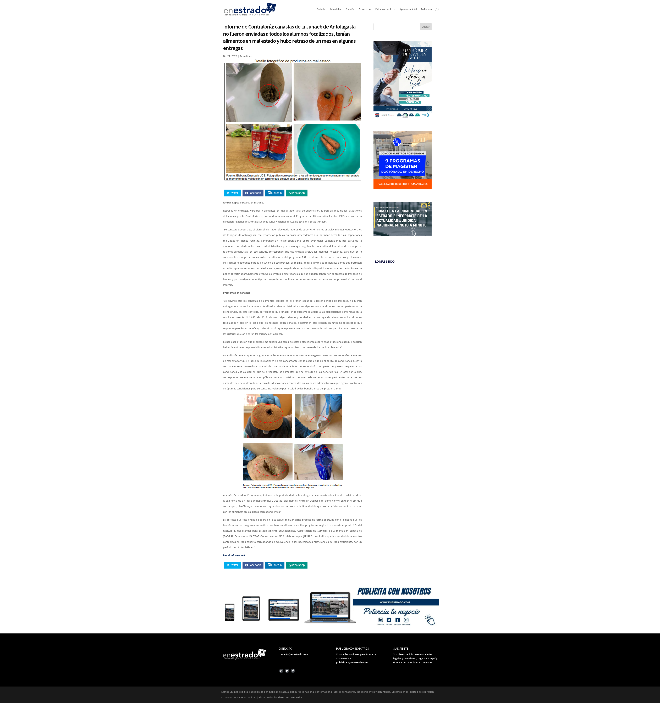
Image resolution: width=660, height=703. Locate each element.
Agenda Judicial (408, 9)
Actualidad (336, 9)
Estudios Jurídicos (385, 9)
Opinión (350, 9)
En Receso (426, 9)
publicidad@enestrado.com (352, 662)
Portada (321, 9)
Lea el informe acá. (234, 555)
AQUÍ (432, 658)
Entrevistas (365, 9)
